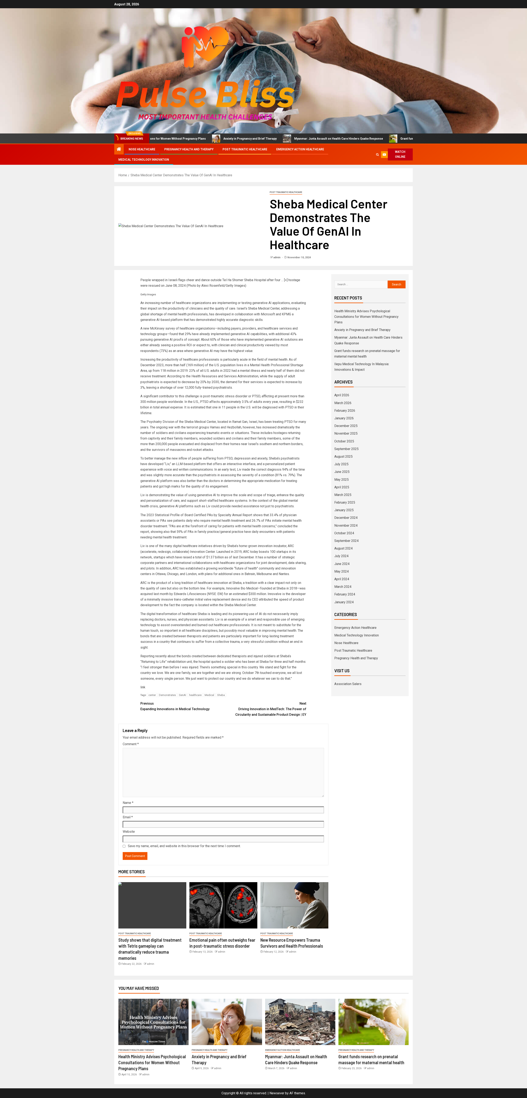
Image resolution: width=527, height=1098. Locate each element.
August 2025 (343, 456)
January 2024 (344, 602)
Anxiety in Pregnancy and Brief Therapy (197, 138)
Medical (209, 695)
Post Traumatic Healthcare (245, 149)
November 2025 (346, 433)
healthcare (195, 695)
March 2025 (342, 495)
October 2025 (344, 441)
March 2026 (342, 403)
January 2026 (344, 418)
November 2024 (346, 525)
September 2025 (346, 449)
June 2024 (342, 564)
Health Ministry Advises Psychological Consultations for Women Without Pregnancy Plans (366, 316)
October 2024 (344, 533)
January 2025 (344, 510)
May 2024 (341, 571)
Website (129, 832)
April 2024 (341, 579)
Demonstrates (167, 695)
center (152, 695)
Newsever (276, 1093)
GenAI (182, 695)
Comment (131, 744)
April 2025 (341, 487)
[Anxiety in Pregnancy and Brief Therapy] (227, 1022)
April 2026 (341, 395)
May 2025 (341, 480)
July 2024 (341, 556)
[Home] (119, 149)
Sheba (221, 695)
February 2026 (344, 411)
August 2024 (343, 548)
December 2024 (346, 518)
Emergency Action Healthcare (300, 149)
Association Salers (347, 684)
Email (128, 817)
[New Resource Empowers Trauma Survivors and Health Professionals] (294, 905)
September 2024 (346, 541)
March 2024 (342, 587)
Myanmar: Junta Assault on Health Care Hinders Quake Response (285, 138)
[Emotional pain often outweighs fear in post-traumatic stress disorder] (223, 905)
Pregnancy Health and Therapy (188, 149)
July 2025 (341, 464)
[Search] (377, 155)
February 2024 (344, 594)
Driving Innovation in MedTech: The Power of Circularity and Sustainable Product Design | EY (270, 709)
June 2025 (342, 472)
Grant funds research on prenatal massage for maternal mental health (395, 138)
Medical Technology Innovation (143, 159)
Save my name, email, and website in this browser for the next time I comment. (184, 846)
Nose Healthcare (142, 149)
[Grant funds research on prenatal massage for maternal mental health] (373, 1022)
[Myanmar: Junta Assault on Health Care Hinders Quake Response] (300, 1022)
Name (128, 803)
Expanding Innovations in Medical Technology (175, 706)
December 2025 (346, 426)
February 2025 (344, 502)
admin (277, 257)
